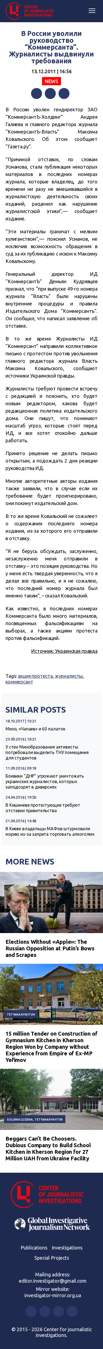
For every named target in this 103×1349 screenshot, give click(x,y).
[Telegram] (64, 93)
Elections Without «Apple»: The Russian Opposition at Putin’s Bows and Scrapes (49, 948)
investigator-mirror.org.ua (52, 1295)
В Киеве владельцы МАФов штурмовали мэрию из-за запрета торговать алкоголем (49, 831)
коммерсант (19, 681)
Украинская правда (76, 651)
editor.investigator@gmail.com (53, 1280)
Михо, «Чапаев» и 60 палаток (35, 728)
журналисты (69, 676)
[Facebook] (36, 93)
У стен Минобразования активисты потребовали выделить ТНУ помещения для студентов (47, 752)
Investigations (67, 1247)
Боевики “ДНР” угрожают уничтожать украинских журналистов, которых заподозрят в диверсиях (44, 781)
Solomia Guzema (20, 1119)
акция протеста (35, 676)
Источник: (43, 651)
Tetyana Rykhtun (21, 1014)
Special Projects (51, 1257)
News (51, 81)
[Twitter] (50, 93)
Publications (34, 1247)
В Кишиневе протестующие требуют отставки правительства (42, 808)
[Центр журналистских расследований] (31, 11)
